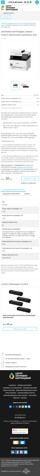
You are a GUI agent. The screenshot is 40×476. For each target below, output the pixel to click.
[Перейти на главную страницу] (10, 8)
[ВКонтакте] (10, 406)
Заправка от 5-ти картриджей (12, 388)
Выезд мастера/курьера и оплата (26, 390)
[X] (13, 406)
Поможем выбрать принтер (26, 393)
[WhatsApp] (23, 406)
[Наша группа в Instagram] (21, 452)
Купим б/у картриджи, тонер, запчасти (16, 395)
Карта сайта (32, 395)
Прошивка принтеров (30, 388)
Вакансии (16, 398)
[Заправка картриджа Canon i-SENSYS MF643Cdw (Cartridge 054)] (20, 60)
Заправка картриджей (24, 385)
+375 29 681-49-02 (15, 2)
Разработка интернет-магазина (11, 471)
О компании (12, 385)
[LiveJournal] (16, 406)
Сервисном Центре (25, 167)
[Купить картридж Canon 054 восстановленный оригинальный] (20, 301)
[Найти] (37, 2)
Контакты (24, 398)
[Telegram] (29, 406)
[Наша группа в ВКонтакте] (13, 452)
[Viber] (19, 406)
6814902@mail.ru (20, 417)
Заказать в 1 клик (30, 179)
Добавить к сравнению (28, 183)
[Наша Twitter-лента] (25, 452)
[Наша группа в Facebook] (17, 452)
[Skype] (26, 406)
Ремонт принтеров (9, 390)
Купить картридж (10, 393)
